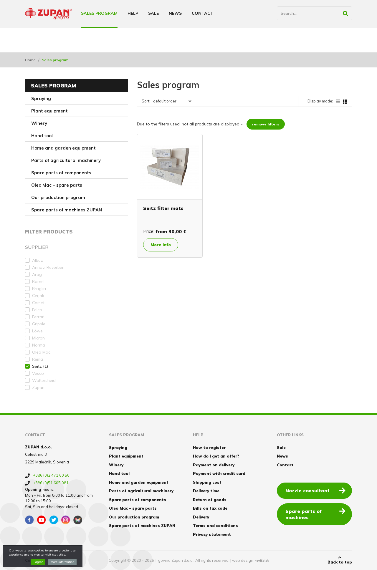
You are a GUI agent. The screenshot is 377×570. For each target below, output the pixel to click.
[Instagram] (65, 520)
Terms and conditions (215, 525)
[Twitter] (53, 520)
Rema (37, 359)
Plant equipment (49, 111)
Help (133, 13)
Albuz (37, 260)
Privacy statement (212, 534)
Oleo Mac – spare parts (56, 185)
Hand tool (42, 135)
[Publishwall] (77, 520)
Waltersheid (44, 380)
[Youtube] (41, 520)
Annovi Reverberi (48, 267)
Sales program (99, 13)
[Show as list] (339, 101)
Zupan (38, 387)
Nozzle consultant (307, 490)
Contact (202, 13)
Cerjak (38, 295)
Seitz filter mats (163, 208)
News (175, 13)
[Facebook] (29, 520)
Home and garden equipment (63, 148)
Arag (37, 274)
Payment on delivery (213, 465)
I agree (38, 562)
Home (30, 60)
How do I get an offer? (216, 456)
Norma (38, 345)
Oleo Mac (41, 352)
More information (62, 562)
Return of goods (209, 499)
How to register (209, 447)
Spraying (41, 98)
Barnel (38, 281)
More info (161, 244)
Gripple (38, 324)
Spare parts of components (61, 172)
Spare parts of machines (303, 514)
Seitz (40, 366)
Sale (153, 13)
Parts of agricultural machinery (66, 160)
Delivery (201, 517)
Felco (37, 309)
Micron (38, 338)
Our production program (58, 197)
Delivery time (206, 490)
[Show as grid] (345, 101)
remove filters (265, 124)
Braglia (39, 288)
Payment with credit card (219, 473)
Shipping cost (207, 482)
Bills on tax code (210, 508)
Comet (38, 302)
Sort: (146, 101)
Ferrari (38, 316)
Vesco (38, 373)
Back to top (340, 562)
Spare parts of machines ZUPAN (66, 210)
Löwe (37, 331)
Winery (39, 123)
